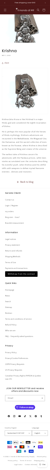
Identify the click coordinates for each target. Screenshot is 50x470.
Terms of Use (10, 263)
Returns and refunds (13, 251)
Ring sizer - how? (12, 217)
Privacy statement (12, 245)
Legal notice (18, 464)
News (7, 296)
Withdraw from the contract (21, 274)
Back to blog (26, 182)
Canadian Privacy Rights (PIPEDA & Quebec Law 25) (23, 377)
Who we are (10, 331)
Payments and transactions (16, 268)
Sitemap (8, 307)
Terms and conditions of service (18, 319)
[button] (5, 10)
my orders (9, 212)
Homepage (9, 290)
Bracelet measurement (14, 223)
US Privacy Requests (13, 370)
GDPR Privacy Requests (14, 364)
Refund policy (42, 456)
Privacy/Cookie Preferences (16, 358)
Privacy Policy (11, 353)
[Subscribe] (42, 398)
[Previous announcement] (5, 3)
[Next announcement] (45, 3)
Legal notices (10, 239)
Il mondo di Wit (14, 456)
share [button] (6, 63)
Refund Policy (11, 325)
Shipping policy (39, 460)
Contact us (9, 200)
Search (8, 302)
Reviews (8, 313)
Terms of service (26, 460)
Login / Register (11, 206)
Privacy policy (13, 460)
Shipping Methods (12, 257)
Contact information (31, 464)
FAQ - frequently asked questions (19, 336)
